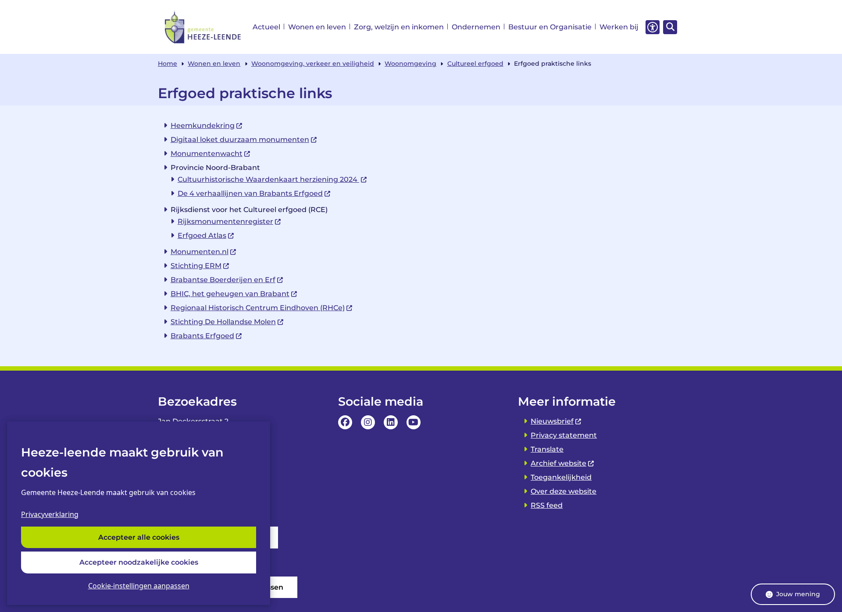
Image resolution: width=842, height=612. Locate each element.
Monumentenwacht (207, 153)
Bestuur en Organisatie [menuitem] (550, 27)
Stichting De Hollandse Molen (223, 322)
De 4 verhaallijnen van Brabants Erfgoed (250, 193)
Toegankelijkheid (561, 477)
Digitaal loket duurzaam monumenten (240, 139)
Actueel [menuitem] (266, 27)
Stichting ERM (196, 266)
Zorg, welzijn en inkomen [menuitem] (399, 27)
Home (167, 63)
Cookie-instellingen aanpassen (138, 586)
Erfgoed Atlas (202, 235)
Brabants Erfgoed (202, 336)
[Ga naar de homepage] (203, 27)
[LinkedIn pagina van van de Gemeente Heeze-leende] (391, 422)
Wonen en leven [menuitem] (317, 27)
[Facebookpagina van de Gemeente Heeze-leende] (345, 422)
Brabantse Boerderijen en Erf (223, 280)
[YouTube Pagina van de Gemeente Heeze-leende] (414, 422)
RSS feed (547, 505)
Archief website (558, 463)
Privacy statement (564, 435)
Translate (547, 449)
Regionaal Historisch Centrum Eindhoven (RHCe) (258, 308)
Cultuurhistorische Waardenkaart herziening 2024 (268, 179)
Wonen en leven (214, 63)
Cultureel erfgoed (475, 63)
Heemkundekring (203, 125)
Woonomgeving (410, 63)
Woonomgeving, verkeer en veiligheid (312, 63)
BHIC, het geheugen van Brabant (230, 294)
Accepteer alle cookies (138, 537)
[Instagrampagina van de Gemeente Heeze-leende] (368, 422)
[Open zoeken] (670, 27)
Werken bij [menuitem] (619, 27)
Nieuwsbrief (552, 421)
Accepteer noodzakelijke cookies (138, 562)
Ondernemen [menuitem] (476, 27)
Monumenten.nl (199, 252)
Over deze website (563, 491)
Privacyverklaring (49, 514)
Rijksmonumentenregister (225, 221)
